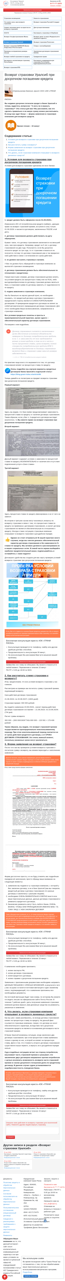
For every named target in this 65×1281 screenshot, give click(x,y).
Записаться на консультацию (32, 10)
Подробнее (27, 1272)
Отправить (10, 1137)
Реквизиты (7, 1235)
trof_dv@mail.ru (50, 1204)
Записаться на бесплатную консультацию (32, 662)
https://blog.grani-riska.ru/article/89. (26, 374)
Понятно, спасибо (30, 1276)
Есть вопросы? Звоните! (17, 1)
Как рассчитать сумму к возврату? (22, 145)
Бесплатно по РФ (55, 1)
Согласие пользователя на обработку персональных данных (10, 1199)
